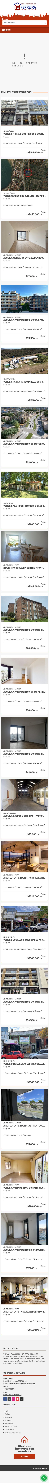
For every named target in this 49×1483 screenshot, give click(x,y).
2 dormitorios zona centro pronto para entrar (24, 568)
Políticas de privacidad (13, 1433)
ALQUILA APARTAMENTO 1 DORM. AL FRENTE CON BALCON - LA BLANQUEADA (24, 692)
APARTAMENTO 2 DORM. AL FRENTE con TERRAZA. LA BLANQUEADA (24, 1126)
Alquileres (8, 1417)
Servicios (8, 1420)
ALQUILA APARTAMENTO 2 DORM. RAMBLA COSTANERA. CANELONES (24, 320)
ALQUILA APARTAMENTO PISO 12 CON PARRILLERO (24, 1250)
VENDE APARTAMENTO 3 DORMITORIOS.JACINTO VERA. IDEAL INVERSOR (24, 1188)
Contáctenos (9, 1429)
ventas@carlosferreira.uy (12, 1395)
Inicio (6, 1411)
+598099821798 (9, 1389)
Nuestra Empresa (11, 1426)
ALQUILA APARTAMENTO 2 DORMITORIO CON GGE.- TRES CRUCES (24, 754)
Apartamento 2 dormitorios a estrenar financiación (24, 878)
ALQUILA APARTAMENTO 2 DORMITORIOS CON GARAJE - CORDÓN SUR (24, 1002)
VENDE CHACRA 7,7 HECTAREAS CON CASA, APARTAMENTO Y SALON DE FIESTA (24, 382)
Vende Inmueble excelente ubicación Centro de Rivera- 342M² (24, 1064)
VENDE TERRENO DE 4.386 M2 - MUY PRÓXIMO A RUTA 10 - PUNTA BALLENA (24, 196)
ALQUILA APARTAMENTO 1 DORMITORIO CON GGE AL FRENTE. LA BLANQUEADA (24, 444)
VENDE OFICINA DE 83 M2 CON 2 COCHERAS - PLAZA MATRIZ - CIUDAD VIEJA (24, 134)
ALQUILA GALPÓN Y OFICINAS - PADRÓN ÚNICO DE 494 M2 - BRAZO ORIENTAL (24, 816)
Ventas (7, 1414)
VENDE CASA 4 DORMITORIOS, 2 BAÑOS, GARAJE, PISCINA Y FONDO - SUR (24, 506)
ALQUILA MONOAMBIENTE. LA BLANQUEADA (24, 258)
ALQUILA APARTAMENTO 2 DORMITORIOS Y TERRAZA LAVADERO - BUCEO (24, 630)
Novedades (9, 1423)
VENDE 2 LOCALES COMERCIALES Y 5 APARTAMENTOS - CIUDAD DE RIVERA (24, 940)
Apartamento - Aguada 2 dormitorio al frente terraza (24, 1312)
